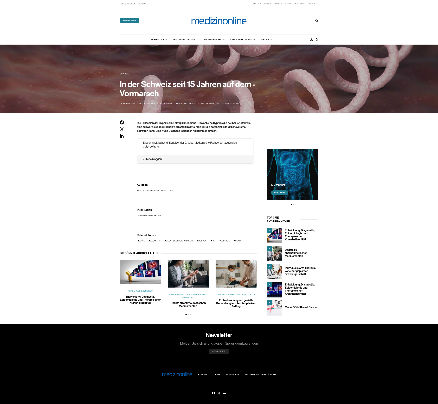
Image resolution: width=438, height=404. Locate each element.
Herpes (202, 241)
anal (142, 241)
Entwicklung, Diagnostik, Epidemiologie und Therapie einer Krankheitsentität (140, 299)
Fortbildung (164, 103)
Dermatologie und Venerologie (138, 103)
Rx (207, 103)
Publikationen (128, 4)
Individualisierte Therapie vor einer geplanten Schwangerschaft (300, 271)
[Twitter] (219, 393)
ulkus (238, 241)
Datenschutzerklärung (260, 374)
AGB (217, 374)
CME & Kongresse (241, 39)
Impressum (233, 374)
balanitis (155, 241)
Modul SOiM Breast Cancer (301, 307)
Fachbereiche (212, 39)
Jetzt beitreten (151, 146)
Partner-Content (184, 39)
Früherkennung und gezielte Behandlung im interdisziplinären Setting (236, 303)
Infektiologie (197, 103)
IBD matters (278, 184)
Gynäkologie (180, 103)
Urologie (214, 103)
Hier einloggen (153, 159)
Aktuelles (157, 39)
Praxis (265, 39)
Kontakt (143, 4)
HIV (213, 241)
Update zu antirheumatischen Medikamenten (188, 304)
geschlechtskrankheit (179, 241)
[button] (316, 39)
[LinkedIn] (224, 393)
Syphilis (225, 241)
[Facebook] (213, 393)
